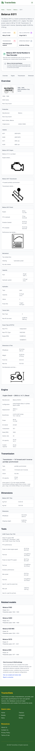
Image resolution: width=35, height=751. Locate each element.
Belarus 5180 (7, 607)
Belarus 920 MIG (8, 629)
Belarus (15, 9)
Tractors (9, 9)
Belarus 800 (7, 650)
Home (2, 9)
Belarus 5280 (7, 618)
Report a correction (8, 677)
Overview (5, 75)
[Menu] (32, 2)
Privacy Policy (5, 732)
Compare (21, 715)
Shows (21, 718)
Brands (3, 715)
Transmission (21, 75)
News (3, 718)
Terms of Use (5, 735)
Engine (13, 75)
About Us (4, 727)
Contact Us (4, 730)
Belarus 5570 (7, 639)
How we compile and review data (12, 675)
